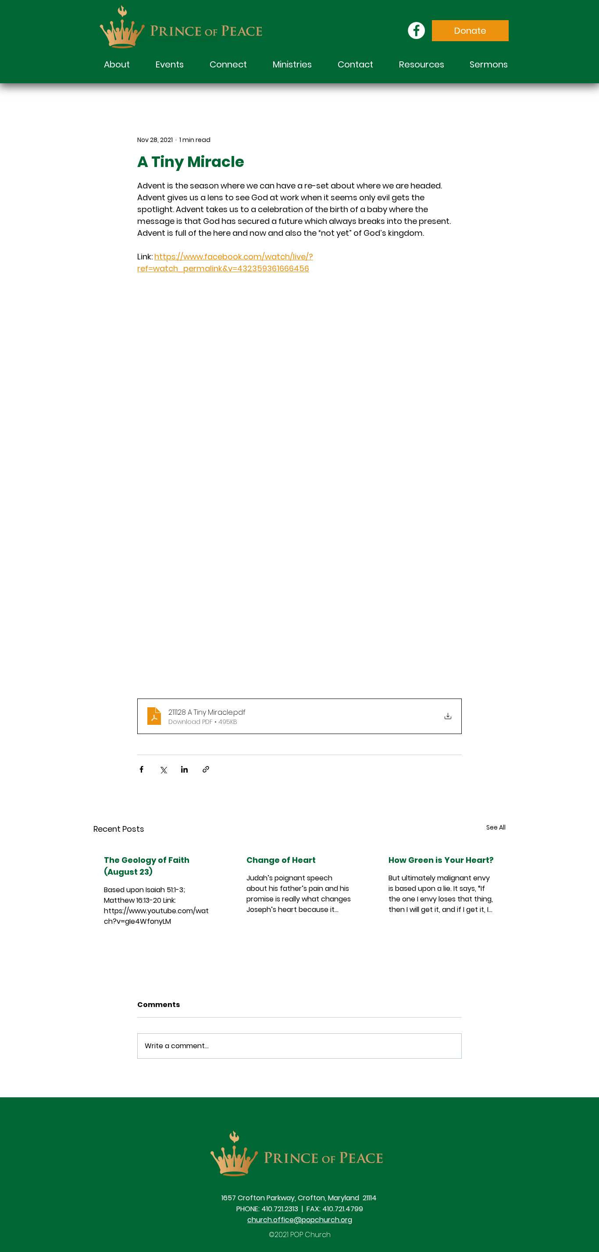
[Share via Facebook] (141, 769)
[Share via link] (206, 769)
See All (496, 827)
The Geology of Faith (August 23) (146, 866)
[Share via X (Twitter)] (163, 769)
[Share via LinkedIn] (184, 769)
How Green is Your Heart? (441, 860)
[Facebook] (416, 30)
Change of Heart (281, 860)
